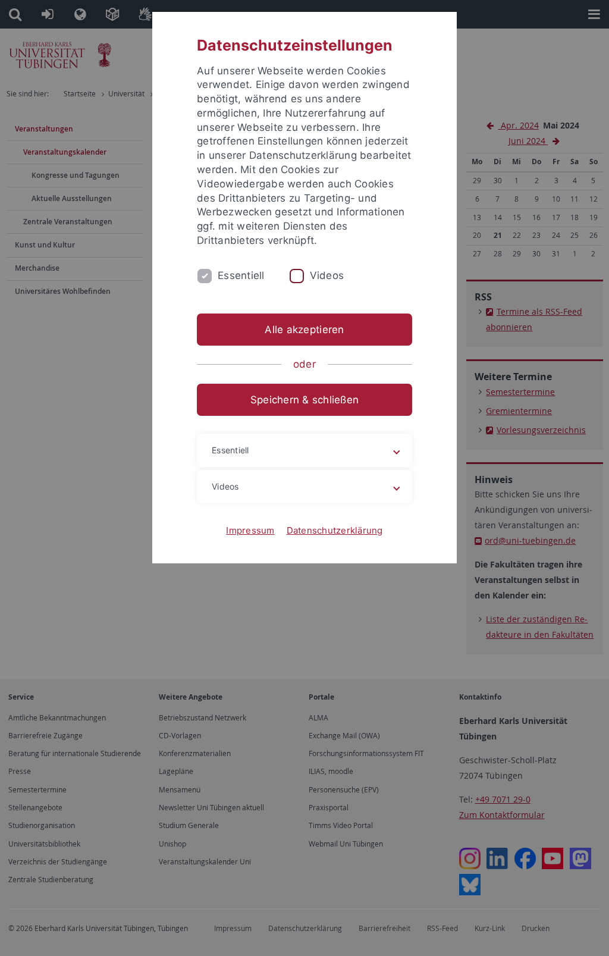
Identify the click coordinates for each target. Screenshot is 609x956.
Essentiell (241, 275)
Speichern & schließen (304, 400)
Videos (327, 275)
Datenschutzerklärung (335, 530)
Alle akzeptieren (304, 330)
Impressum (250, 530)
